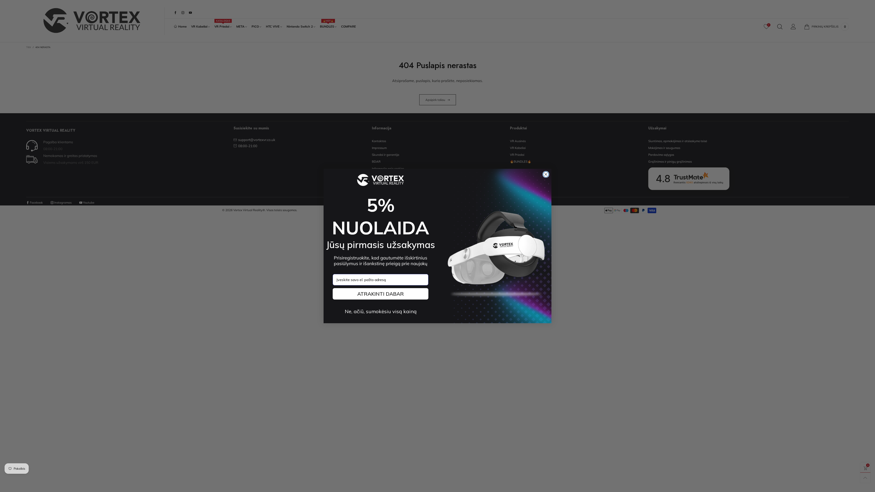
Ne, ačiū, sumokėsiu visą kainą (381, 311)
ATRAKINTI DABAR (380, 294)
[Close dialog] (546, 174)
